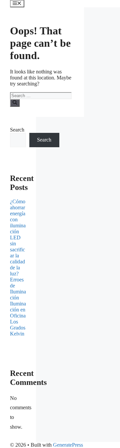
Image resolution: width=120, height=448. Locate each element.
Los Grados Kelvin (17, 328)
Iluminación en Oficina (18, 309)
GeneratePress (68, 445)
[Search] (15, 102)
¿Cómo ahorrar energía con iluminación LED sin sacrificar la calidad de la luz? (18, 237)
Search (17, 130)
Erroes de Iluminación (18, 288)
